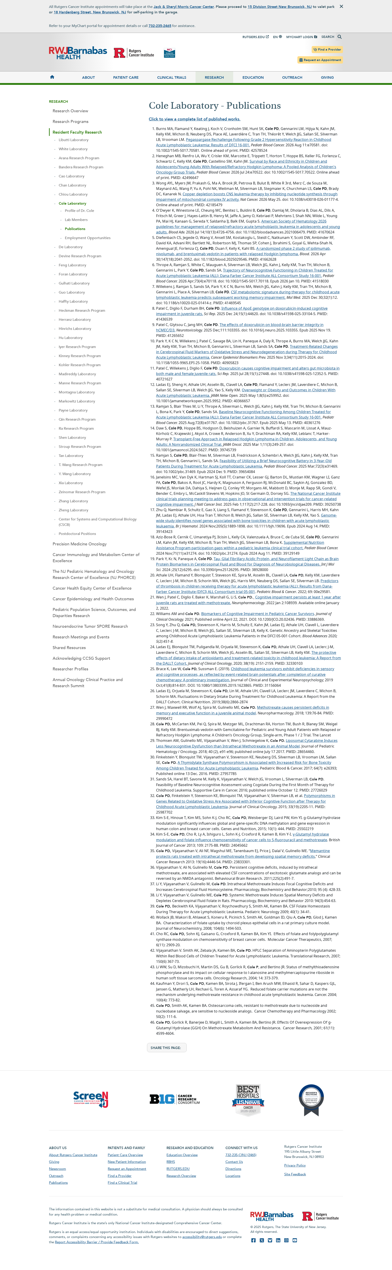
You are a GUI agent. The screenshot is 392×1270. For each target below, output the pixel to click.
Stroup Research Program (80, 446)
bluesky (270, 1240)
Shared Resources (69, 648)
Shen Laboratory (72, 437)
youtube (295, 1240)
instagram (286, 1240)
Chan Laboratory (72, 185)
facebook (253, 1240)
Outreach (292, 77)
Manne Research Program (80, 383)
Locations (232, 1176)
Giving (327, 77)
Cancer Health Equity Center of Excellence (92, 588)
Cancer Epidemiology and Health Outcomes (93, 599)
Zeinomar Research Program (82, 492)
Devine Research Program (80, 256)
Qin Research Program (77, 419)
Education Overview (182, 1155)
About (88, 77)
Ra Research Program (76, 428)
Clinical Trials (171, 77)
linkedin (278, 1240)
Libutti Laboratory (73, 139)
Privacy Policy (295, 1165)
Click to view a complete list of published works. (194, 119)
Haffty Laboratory (73, 301)
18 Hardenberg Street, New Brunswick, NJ (90, 12)
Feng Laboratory (72, 265)
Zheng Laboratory (73, 510)
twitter (262, 1240)
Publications (75, 228)
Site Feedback (295, 1174)
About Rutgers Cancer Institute (73, 1155)
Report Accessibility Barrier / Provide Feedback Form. (97, 1242)
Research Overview (70, 111)
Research (214, 77)
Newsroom (57, 1169)
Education (253, 77)
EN (275, 37)
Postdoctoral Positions (77, 533)
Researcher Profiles (70, 669)
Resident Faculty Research (77, 132)
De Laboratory (71, 247)
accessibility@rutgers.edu (202, 1237)
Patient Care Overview (125, 1155)
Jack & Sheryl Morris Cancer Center (184, 6)
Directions (233, 1169)
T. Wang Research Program (81, 464)
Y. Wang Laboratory (75, 473)
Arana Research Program (79, 158)
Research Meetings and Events (81, 637)
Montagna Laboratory (77, 392)
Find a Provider (329, 49)
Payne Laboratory (73, 410)
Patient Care (126, 77)
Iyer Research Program (77, 346)
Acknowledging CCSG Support (81, 658)
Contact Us (234, 1162)
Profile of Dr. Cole (79, 210)
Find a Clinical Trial (122, 1182)
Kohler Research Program (80, 365)
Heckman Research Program (82, 310)
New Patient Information (127, 1162)
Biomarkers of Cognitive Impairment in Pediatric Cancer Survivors (257, 613)
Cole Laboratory (72, 203)
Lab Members (76, 219)
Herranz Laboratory (75, 319)
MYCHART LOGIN (299, 37)
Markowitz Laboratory (77, 401)
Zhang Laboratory (73, 501)
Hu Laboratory (71, 337)
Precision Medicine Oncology (80, 544)
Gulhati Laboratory (74, 283)
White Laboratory (73, 149)
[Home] (61, 77)
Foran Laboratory (73, 274)
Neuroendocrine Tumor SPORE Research (90, 626)
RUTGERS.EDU (254, 37)
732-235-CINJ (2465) (240, 1155)
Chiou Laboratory (73, 194)
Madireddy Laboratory (77, 374)
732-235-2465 (160, 25)
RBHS (171, 1162)
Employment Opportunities (87, 237)
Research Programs (70, 122)
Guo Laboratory (72, 292)
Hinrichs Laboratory (75, 328)
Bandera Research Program (81, 167)
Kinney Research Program (80, 355)
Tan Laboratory (71, 455)
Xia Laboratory (71, 483)
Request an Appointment (322, 60)
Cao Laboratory (71, 176)
